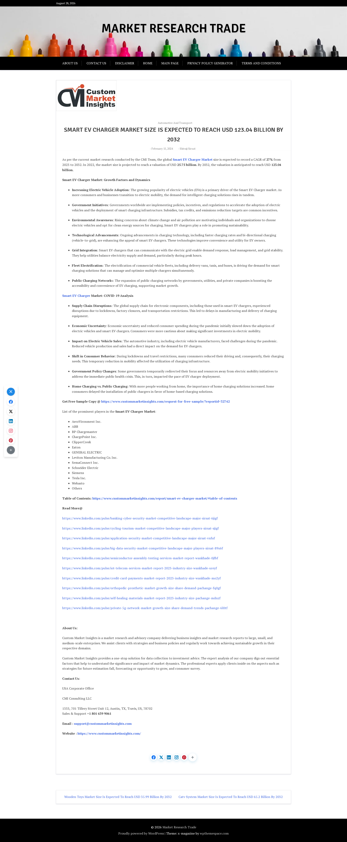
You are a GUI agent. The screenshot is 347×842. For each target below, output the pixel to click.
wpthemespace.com (214, 833)
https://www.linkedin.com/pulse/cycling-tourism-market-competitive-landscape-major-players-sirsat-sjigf (140, 528)
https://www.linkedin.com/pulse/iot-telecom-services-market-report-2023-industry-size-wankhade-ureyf (139, 568)
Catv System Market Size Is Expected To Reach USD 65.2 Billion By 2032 (231, 797)
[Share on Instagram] (176, 757)
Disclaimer (124, 63)
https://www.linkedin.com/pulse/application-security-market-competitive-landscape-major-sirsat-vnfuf (138, 538)
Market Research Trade (173, 28)
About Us (70, 63)
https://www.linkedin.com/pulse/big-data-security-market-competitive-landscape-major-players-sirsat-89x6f (142, 548)
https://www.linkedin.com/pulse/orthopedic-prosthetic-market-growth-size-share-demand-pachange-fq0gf (141, 588)
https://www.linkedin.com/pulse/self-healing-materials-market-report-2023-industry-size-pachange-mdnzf (141, 598)
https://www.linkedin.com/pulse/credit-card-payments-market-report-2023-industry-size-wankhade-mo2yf (141, 578)
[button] (193, 757)
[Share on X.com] (161, 757)
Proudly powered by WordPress (141, 833)
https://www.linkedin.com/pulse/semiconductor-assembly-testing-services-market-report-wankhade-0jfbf (140, 558)
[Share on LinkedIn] (169, 757)
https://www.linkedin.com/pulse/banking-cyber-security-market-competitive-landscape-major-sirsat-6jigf (140, 518)
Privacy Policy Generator (210, 63)
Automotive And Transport (175, 123)
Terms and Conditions (261, 63)
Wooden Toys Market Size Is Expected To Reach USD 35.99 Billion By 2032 (118, 797)
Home (147, 63)
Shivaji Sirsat (188, 148)
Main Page (170, 63)
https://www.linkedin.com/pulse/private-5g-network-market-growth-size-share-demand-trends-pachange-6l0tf (145, 608)
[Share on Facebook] (153, 757)
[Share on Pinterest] (184, 757)
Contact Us (96, 63)
